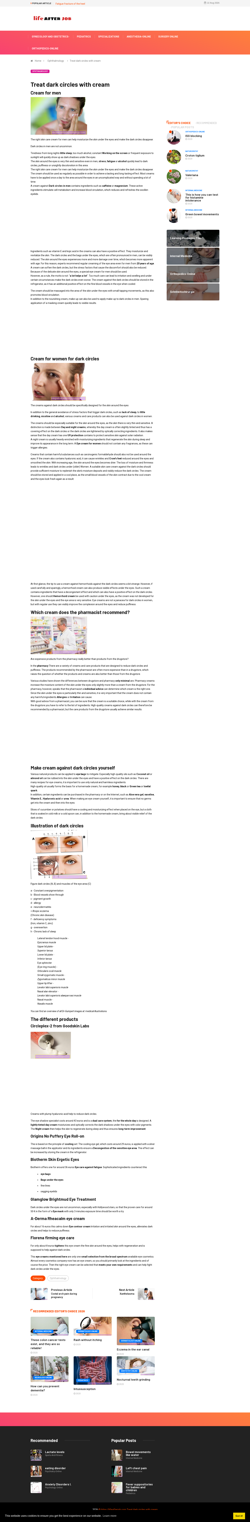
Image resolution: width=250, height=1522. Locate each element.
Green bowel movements (202, 214)
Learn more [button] (109, 1515)
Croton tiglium (194, 155)
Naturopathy (191, 151)
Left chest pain (136, 1468)
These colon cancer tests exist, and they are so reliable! (48, 1344)
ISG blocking (193, 136)
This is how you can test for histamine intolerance (201, 197)
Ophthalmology (55, 60)
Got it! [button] (239, 1516)
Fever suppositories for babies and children (139, 1487)
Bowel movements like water (138, 1453)
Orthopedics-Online (45, 48)
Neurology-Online (43, 1378)
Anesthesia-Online (139, 36)
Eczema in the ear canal (133, 1349)
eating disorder (55, 1468)
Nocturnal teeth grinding (133, 1379)
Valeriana (191, 175)
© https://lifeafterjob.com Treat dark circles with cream (128, 1509)
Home (38, 60)
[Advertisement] (93, 222)
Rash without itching (88, 1340)
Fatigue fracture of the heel (70, 3)
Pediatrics (84, 36)
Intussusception (85, 1389)
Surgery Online (168, 36)
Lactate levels (54, 1452)
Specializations (108, 36)
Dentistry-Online (129, 1371)
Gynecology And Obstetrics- (50, 36)
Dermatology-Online (87, 1331)
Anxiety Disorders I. (58, 1484)
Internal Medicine (43, 1331)
